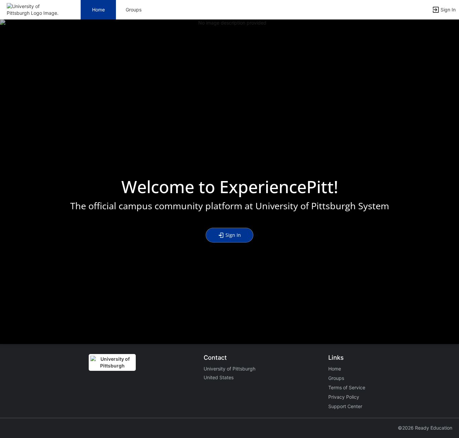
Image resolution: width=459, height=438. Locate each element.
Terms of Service (346, 387)
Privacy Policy (343, 397)
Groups (133, 9)
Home (334, 368)
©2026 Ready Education (425, 428)
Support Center (345, 406)
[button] (34, 9)
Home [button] (98, 9)
